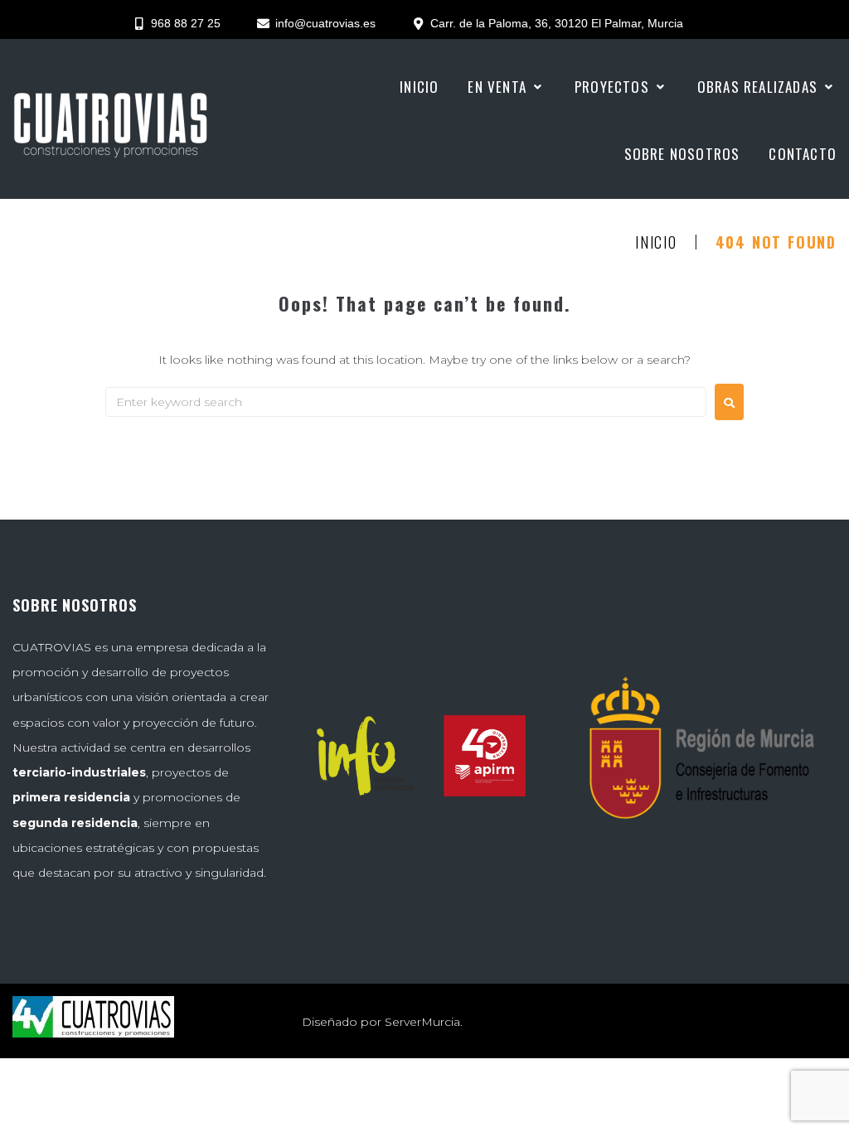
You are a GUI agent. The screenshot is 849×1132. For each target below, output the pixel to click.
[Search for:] (405, 402)
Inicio (656, 243)
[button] (507, 87)
